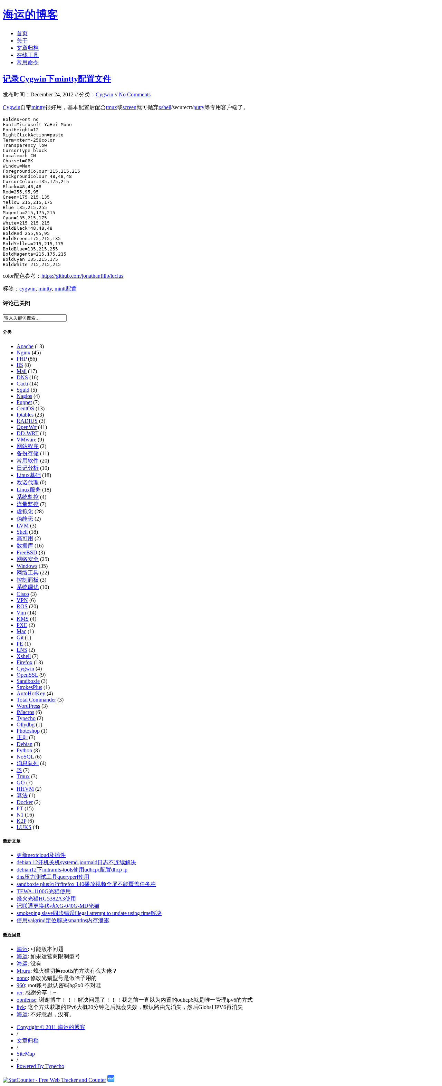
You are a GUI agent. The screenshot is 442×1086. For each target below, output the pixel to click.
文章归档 (28, 48)
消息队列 (28, 763)
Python (24, 750)
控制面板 (28, 580)
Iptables (25, 415)
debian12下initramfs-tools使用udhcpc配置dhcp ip (72, 870)
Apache (25, 346)
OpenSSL (27, 675)
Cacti (22, 384)
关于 (22, 41)
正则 (22, 737)
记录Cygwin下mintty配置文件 (57, 78)
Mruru (23, 971)
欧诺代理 (28, 482)
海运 (22, 949)
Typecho (26, 718)
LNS (22, 650)
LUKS (24, 827)
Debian (24, 744)
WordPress (28, 706)
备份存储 (28, 453)
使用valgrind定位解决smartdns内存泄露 (63, 920)
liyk (21, 1007)
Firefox (24, 662)
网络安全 (28, 559)
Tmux (23, 776)
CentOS (25, 408)
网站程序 (28, 446)
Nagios (24, 396)
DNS (22, 377)
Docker (25, 802)
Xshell (24, 656)
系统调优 (28, 587)
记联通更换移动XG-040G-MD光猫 (58, 906)
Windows (27, 566)
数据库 (25, 546)
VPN (22, 600)
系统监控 (28, 497)
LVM (23, 525)
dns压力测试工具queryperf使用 (53, 877)
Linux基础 (29, 475)
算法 (22, 795)
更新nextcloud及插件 (41, 855)
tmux (111, 107)
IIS (20, 365)
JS (19, 770)
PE (20, 644)
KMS (23, 619)
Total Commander (36, 700)
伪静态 (25, 519)
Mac (21, 631)
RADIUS (27, 421)
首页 (22, 33)
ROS (22, 606)
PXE (22, 625)
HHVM (25, 789)
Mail (22, 371)
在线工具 (28, 55)
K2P (21, 821)
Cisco (23, 594)
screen (129, 107)
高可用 (25, 538)
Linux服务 (29, 490)
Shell (22, 532)
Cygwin (104, 94)
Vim (21, 613)
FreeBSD (27, 552)
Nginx (23, 352)
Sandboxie (28, 681)
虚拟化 (25, 511)
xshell (164, 107)
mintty (38, 107)
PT (20, 808)
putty (198, 107)
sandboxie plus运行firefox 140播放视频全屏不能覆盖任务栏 (86, 884)
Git (20, 637)
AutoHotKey (31, 693)
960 (21, 985)
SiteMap (26, 1054)
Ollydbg (26, 724)
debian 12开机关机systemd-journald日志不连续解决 (76, 862)
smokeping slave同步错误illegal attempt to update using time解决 (89, 913)
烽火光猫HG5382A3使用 (46, 899)
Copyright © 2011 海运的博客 (51, 1027)
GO (21, 782)
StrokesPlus (29, 687)
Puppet (24, 402)
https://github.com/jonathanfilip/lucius (82, 276)
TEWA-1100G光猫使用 (44, 891)
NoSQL (25, 757)
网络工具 (28, 572)
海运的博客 (30, 14)
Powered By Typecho (40, 1066)
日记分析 (28, 468)
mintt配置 (66, 289)
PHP (22, 359)
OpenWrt (27, 427)
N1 (20, 815)
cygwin (27, 289)
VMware (26, 439)
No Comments (135, 94)
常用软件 (28, 461)
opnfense (26, 1000)
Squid (23, 390)
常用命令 (28, 62)
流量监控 (28, 504)
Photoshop (28, 731)
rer (19, 993)
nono (22, 978)
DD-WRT (28, 433)
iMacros (25, 712)
